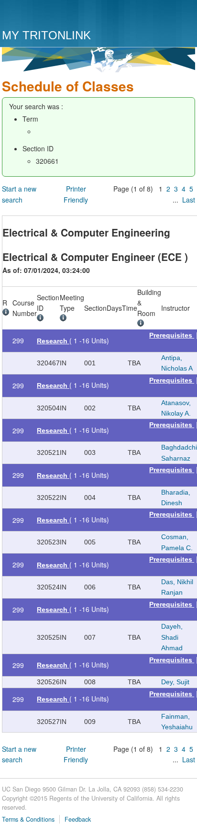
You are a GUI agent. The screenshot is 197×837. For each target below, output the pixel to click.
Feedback (78, 819)
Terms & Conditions (28, 819)
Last (188, 199)
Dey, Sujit (175, 682)
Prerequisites (171, 335)
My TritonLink (46, 35)
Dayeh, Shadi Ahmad (172, 637)
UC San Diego (56, 15)
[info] (7, 313)
